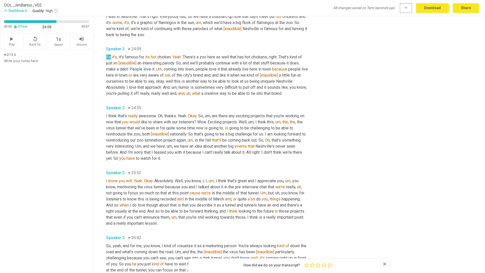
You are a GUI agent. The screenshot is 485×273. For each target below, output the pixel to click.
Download (432, 8)
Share (466, 8)
